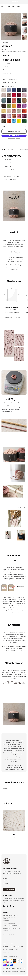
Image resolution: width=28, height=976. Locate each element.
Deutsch (5, 943)
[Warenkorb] (25, 6)
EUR (12, 943)
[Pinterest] (10, 906)
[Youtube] (7, 906)
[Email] (13, 906)
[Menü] (2, 6)
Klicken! (5, 788)
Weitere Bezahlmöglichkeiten (14, 138)
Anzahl (3, 126)
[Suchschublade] (22, 6)
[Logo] (14, 6)
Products (7, 11)
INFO (3, 149)
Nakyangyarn (4, 42)
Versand (11, 51)
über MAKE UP (11, 149)
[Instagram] (4, 906)
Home (3, 11)
